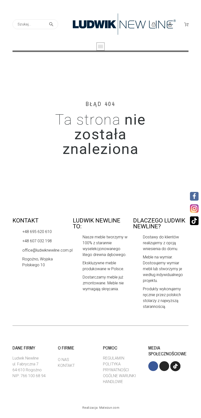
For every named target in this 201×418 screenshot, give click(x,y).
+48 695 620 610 (37, 231)
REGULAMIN (113, 358)
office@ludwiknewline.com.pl (47, 250)
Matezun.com (109, 407)
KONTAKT (66, 365)
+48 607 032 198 (37, 241)
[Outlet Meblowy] (124, 24)
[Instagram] (194, 208)
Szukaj (52, 24)
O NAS (63, 359)
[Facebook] (194, 196)
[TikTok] (194, 221)
